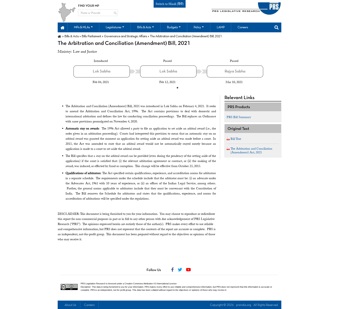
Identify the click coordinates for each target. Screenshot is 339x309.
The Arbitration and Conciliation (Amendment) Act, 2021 (251, 150)
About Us (70, 305)
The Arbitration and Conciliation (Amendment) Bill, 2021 (124, 43)
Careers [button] (243, 27)
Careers (89, 305)
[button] (62, 27)
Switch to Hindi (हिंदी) (170, 4)
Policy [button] (197, 27)
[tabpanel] (106, 71)
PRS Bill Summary (239, 117)
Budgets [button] (172, 27)
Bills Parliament (91, 36)
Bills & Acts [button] (144, 27)
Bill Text (236, 139)
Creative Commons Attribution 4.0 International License (151, 283)
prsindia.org (243, 305)
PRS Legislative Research (93, 283)
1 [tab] (177, 87)
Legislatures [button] (113, 27)
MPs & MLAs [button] (82, 27)
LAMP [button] (221, 27)
